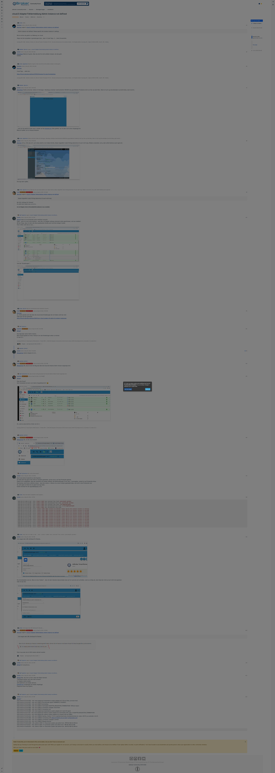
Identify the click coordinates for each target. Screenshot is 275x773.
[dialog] (137, 386)
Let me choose (128, 389)
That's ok (148, 389)
